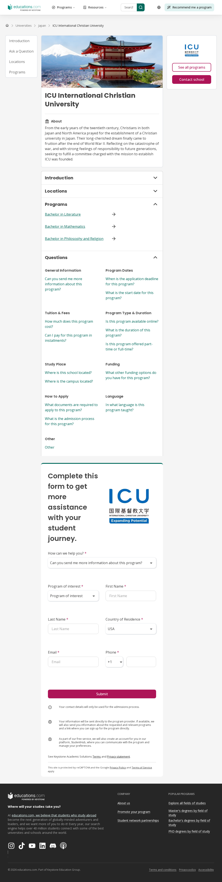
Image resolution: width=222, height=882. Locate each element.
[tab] (21, 41)
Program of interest (65, 586)
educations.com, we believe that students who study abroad (54, 815)
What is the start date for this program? (129, 295)
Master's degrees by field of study (187, 813)
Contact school (191, 79)
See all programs (191, 67)
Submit (102, 694)
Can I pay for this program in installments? (68, 338)
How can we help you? (67, 553)
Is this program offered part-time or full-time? (129, 347)
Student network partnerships (138, 820)
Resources (95, 7)
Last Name (58, 619)
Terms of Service (142, 767)
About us (124, 803)
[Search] (141, 7)
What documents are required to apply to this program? (71, 407)
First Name (116, 586)
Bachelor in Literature (63, 214)
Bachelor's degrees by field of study (189, 823)
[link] (78, 25)
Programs (64, 7)
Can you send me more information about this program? (63, 284)
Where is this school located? (68, 372)
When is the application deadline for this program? (132, 281)
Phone (112, 652)
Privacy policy (187, 870)
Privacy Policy (118, 767)
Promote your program (134, 812)
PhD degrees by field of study (189, 831)
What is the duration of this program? (128, 333)
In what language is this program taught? (125, 407)
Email (53, 652)
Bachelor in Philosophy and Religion (74, 238)
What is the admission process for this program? (69, 421)
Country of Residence (124, 619)
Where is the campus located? (69, 381)
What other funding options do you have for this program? (131, 375)
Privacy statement (118, 756)
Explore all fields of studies (187, 803)
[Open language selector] (159, 7)
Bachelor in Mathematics (65, 226)
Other (49, 447)
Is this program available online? (132, 321)
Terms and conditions (162, 870)
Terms (97, 756)
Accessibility (206, 870)
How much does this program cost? (69, 324)
